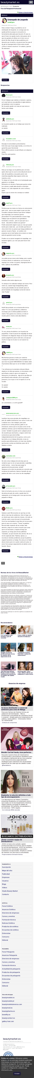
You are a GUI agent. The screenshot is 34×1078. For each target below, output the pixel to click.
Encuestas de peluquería (11, 976)
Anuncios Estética (8, 909)
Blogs (4, 884)
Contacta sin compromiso (9, 722)
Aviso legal (5, 1049)
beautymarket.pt (8, 1001)
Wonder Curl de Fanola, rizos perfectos (16, 752)
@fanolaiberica (6, 765)
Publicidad (6, 874)
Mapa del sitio (7, 870)
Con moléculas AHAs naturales (11, 810)
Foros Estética (7, 906)
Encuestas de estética (10, 930)
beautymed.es (7, 1008)
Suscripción (6, 867)
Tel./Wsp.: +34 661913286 (9, 1045)
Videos (4, 887)
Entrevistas (6, 933)
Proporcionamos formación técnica (12, 854)
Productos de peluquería (11, 972)
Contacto (5, 894)
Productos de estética (10, 926)
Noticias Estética (8, 923)
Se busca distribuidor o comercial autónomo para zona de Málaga (14, 709)
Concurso (5, 937)
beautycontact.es (8, 1018)
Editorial (5, 940)
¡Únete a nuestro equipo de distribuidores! (11, 840)
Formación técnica (9, 920)
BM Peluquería (4, 6)
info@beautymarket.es (8, 1044)
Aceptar (17, 1073)
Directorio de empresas (10, 913)
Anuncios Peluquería (9, 955)
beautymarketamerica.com (12, 1004)
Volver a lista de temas (26, 12)
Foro (11, 6)
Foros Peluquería (8, 952)
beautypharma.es (8, 1011)
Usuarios (5, 881)
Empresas (6, 877)
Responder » (5, 79)
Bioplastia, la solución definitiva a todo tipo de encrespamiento (16, 796)
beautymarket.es (10, 2)
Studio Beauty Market (10, 891)
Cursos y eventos (8, 916)
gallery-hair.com (8, 1021)
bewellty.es (6, 1015)
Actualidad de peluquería (11, 969)
